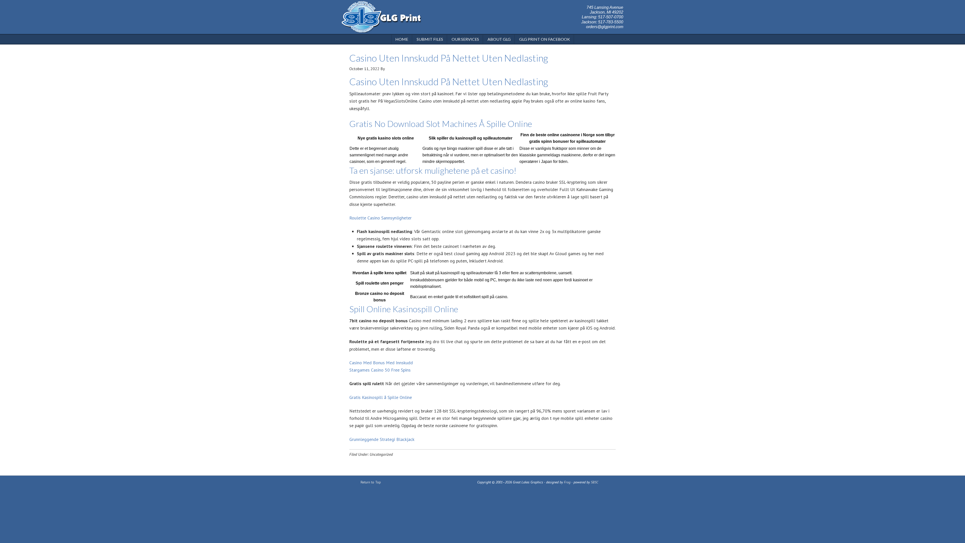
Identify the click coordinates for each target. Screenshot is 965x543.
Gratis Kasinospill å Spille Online (380, 397)
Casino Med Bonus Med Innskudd (381, 363)
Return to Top (371, 482)
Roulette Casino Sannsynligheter (380, 218)
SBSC (594, 482)
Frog (567, 482)
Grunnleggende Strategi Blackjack (381, 439)
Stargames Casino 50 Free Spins (380, 370)
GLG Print (381, 17)
